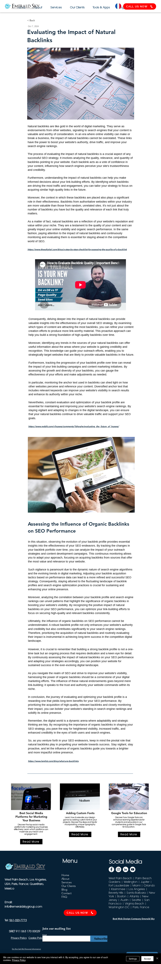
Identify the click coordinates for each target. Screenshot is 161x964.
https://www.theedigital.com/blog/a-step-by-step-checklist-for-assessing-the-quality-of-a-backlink (77, 249)
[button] (101, 5)
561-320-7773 (18, 920)
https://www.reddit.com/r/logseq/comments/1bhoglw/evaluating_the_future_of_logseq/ (73, 426)
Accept (147, 958)
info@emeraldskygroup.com (23, 906)
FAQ (64, 897)
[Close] (157, 958)
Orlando (149, 885)
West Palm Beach (120, 878)
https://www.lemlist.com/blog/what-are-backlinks (53, 761)
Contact (66, 893)
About (65, 878)
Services (66, 882)
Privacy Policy (19, 960)
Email (44, 935)
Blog (64, 889)
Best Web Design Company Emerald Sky (134, 918)
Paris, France (141, 907)
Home (65, 875)
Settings (133, 958)
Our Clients (68, 886)
